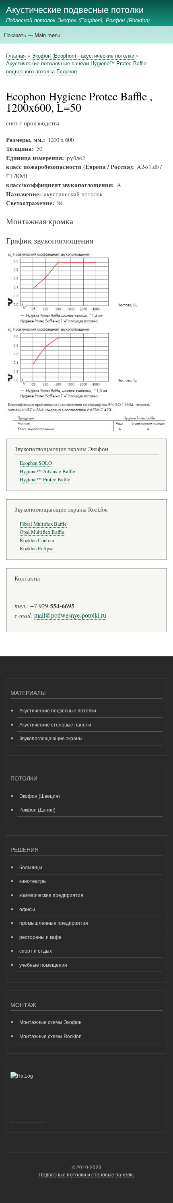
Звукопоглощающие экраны (50, 738)
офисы (27, 908)
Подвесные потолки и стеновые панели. (86, 1174)
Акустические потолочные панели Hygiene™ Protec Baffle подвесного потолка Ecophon (76, 67)
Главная (16, 55)
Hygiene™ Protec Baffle (45, 479)
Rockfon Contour (37, 540)
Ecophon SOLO (36, 463)
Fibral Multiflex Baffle (43, 523)
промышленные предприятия (53, 922)
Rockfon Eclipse (37, 548)
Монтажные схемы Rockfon (50, 1035)
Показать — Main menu (32, 35)
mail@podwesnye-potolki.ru (70, 615)
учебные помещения (43, 964)
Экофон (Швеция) (39, 795)
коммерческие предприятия (51, 894)
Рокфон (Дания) (37, 809)
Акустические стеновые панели (55, 724)
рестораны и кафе (40, 936)
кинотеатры (33, 880)
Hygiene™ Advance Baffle (47, 471)
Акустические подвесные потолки (75, 8)
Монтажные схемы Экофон (50, 1021)
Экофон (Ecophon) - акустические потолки (83, 55)
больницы (30, 867)
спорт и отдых (35, 950)
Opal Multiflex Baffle (42, 532)
